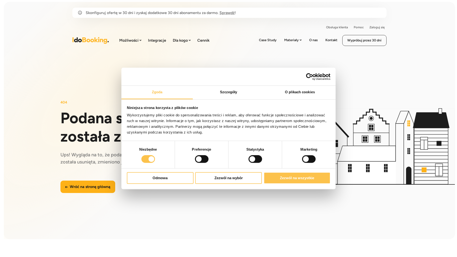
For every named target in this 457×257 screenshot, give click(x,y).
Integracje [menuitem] (157, 40)
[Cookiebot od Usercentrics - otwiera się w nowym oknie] (309, 76)
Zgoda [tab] (157, 92)
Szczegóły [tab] (228, 92)
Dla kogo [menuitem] (180, 40)
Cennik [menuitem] (203, 40)
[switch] (202, 159)
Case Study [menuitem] (268, 40)
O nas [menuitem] (313, 40)
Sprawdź (227, 12)
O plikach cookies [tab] (300, 92)
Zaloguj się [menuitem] (377, 27)
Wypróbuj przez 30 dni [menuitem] (364, 40)
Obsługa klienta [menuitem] (337, 27)
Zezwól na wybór (228, 178)
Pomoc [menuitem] (359, 27)
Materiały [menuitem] (291, 40)
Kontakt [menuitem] (331, 40)
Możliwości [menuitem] (129, 40)
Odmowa (160, 178)
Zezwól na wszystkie (297, 178)
